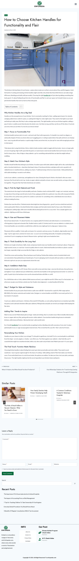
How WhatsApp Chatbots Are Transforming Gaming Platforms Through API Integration (62, 369)
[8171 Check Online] (40, 539)
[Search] (75, 483)
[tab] (36, 419)
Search (4, 480)
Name (5, 464)
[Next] (74, 402)
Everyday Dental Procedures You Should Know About (19, 507)
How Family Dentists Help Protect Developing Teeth (38, 391)
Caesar (7, 413)
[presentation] (13, 394)
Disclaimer (27, 541)
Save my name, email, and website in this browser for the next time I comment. (24, 469)
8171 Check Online (48, 538)
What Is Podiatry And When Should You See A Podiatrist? (18, 368)
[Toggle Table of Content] (20, 106)
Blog (6, 15)
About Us (28, 531)
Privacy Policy (28, 538)
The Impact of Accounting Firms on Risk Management (19, 498)
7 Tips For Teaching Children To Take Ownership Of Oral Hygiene (22, 502)
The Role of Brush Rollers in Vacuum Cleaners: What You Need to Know (13, 408)
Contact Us (28, 535)
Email (30, 464)
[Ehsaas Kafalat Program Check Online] (40, 533)
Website (56, 464)
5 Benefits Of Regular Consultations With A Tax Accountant (21, 511)
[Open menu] (75, 4)
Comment (6, 439)
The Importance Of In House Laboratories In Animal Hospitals (21, 494)
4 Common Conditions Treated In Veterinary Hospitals (64, 392)
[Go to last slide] (4, 402)
